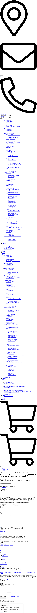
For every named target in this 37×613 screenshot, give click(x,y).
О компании (4, 554)
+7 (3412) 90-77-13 (3, 562)
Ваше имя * (2, 583)
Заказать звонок (2, 116)
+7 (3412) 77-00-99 (3, 113)
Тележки (3, 470)
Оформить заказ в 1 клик (4, 484)
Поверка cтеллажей (5, 556)
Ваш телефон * (2, 584)
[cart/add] (0, 530)
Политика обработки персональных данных (17, 572)
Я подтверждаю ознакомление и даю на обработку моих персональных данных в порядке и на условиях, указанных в (18, 596)
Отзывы (3, 558)
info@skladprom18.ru (3, 564)
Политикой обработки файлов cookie (14, 609)
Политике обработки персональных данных (14, 596)
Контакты (3, 559)
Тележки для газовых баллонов (7, 471)
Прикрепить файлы (3, 592)
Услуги (3, 555)
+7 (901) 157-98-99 (3, 114)
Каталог (3, 468)
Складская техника (5, 469)
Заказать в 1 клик (3, 531)
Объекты (3, 557)
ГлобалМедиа (7, 579)
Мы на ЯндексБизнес (3, 550)
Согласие (16, 595)
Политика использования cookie (5, 572)
